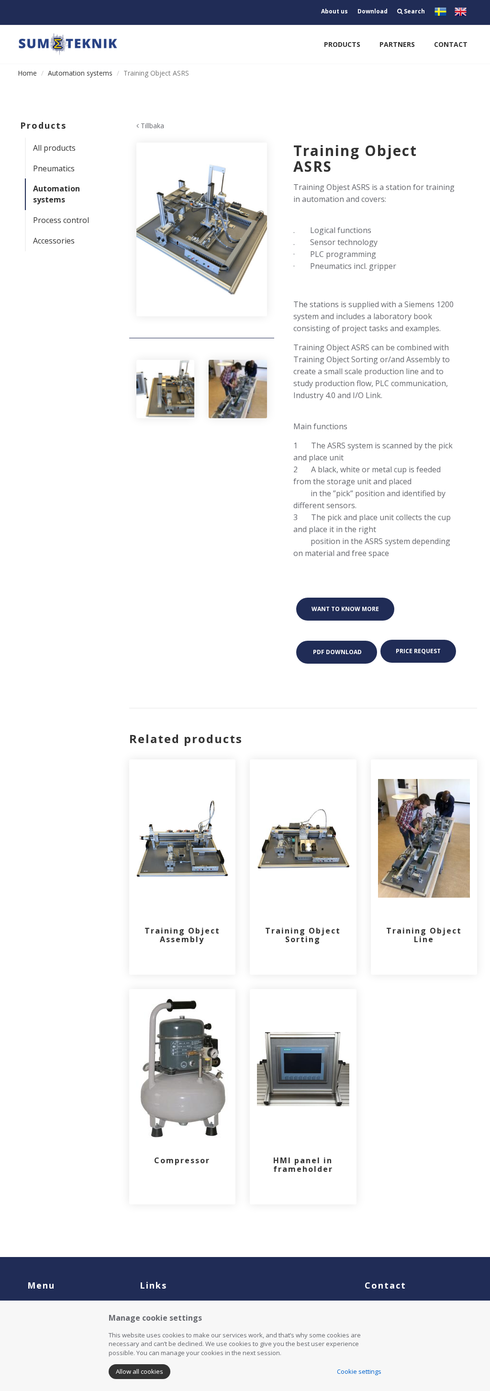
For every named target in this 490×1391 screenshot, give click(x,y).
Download (372, 11)
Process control (61, 220)
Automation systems (80, 73)
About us (334, 11)
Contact (451, 44)
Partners (397, 44)
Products (342, 44)
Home (27, 73)
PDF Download (337, 652)
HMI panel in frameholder (303, 1164)
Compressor (182, 1160)
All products (54, 148)
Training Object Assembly (182, 935)
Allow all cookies (139, 1371)
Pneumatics (54, 168)
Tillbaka (151, 125)
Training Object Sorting (303, 935)
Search (413, 11)
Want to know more (345, 609)
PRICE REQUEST (418, 651)
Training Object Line (424, 935)
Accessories (54, 240)
